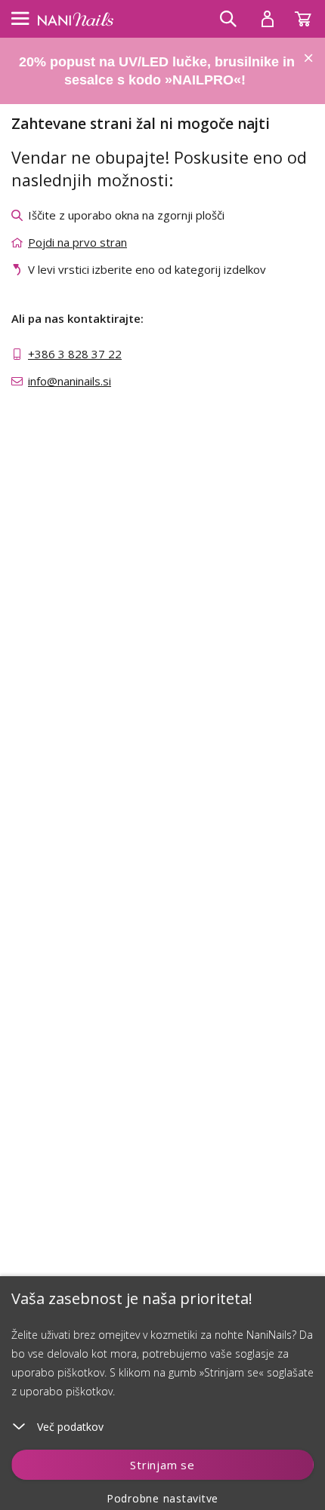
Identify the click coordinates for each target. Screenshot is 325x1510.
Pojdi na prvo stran (77, 242)
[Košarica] (310, 15)
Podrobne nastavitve (162, 1498)
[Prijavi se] (267, 19)
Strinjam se (162, 1464)
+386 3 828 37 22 (75, 353)
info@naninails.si (69, 380)
